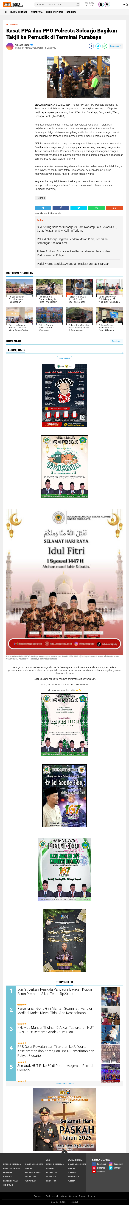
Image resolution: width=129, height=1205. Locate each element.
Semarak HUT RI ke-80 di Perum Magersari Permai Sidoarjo (55, 1068)
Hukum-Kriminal (18, 12)
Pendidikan (30, 1180)
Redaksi (91, 1196)
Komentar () (115, 46)
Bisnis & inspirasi (34, 1164)
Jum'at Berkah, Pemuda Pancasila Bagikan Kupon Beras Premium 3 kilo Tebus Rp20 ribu (54, 991)
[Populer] (107, 4)
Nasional (71, 12)
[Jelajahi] (125, 4)
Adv (48, 1160)
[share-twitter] (98, 46)
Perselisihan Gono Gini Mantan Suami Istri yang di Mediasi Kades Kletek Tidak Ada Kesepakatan (54, 1011)
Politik (71, 1180)
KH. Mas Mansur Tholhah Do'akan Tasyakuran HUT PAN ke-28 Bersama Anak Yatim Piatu (55, 1030)
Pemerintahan (10, 1180)
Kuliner (72, 1172)
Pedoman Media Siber (56, 1196)
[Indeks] (101, 4)
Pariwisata (73, 1176)
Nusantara (36, 12)
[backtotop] (64, 1153)
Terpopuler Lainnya (64, 1084)
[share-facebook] (91, 46)
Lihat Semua (64, 358)
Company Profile (77, 1196)
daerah (28, 1168)
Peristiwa (51, 1180)
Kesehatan (51, 1172)
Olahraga (51, 1176)
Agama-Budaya (75, 1160)
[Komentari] (114, 208)
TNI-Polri (14, 24)
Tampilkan (116, 341)
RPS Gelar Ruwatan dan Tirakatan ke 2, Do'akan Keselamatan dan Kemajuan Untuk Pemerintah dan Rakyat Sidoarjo (55, 1051)
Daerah (50, 1168)
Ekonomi (7, 1172)
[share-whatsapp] (104, 46)
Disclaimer (39, 1196)
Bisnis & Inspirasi (55, 1164)
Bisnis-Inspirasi (54, 12)
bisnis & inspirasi (12, 1164)
